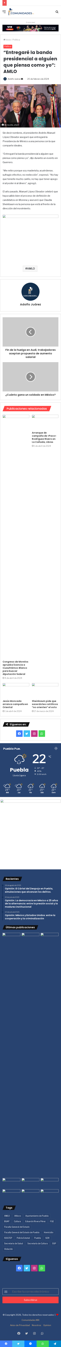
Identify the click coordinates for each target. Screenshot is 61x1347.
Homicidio (48, 1232)
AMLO (31, 268)
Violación (8, 1249)
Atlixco (17, 1216)
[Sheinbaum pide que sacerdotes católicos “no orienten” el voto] (45, 690)
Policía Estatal (23, 1238)
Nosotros (36, 1325)
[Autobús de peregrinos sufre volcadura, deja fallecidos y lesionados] (50, 1194)
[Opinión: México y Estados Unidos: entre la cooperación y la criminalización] (50, 938)
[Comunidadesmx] (21, 11)
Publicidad (30, 22)
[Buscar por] (57, 13)
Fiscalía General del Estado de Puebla (21, 1232)
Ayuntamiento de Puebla (36, 1216)
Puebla (37, 1238)
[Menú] (4, 13)
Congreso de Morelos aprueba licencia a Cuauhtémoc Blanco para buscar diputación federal (15, 668)
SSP (54, 1243)
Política (16, 39)
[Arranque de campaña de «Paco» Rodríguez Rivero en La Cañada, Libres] (45, 422)
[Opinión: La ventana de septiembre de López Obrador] (50, 1183)
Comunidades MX (30, 1320)
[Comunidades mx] (30, 28)
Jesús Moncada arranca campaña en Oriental (15, 704)
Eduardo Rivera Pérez (35, 1221)
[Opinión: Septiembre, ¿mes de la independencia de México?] (31, 1183)
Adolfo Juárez (14, 79)
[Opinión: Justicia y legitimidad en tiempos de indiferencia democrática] (11, 1183)
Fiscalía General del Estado (16, 1227)
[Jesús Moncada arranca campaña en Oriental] (16, 690)
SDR (47, 1238)
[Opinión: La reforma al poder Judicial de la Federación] (31, 1194)
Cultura (17, 1221)
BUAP (6, 1221)
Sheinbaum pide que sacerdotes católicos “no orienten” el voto (45, 704)
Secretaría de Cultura (37, 1243)
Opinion (47, 1325)
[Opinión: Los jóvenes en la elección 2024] (11, 1194)
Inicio (8, 39)
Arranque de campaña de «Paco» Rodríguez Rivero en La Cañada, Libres (44, 437)
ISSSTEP (8, 1238)
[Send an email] (22, 79)
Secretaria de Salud (13, 1243)
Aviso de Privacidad (20, 1325)
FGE (52, 1221)
